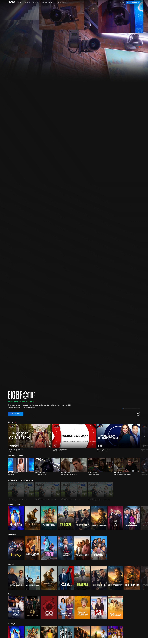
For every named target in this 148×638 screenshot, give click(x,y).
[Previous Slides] (4, 491)
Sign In (121, 2)
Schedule (52, 2)
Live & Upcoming (26, 480)
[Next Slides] (144, 491)
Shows (19, 2)
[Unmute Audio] (138, 414)
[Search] (68, 2)
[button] (29, 439)
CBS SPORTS (36, 2)
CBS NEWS (27, 2)
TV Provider (61, 2)
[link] (133, 2)
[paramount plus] (11, 2)
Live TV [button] (44, 2)
